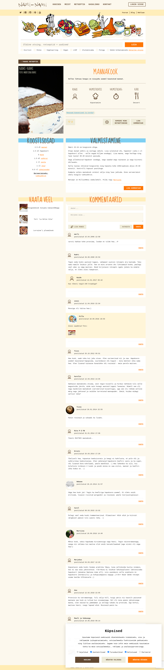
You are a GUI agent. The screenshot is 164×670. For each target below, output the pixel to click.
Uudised (57, 4)
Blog (133, 13)
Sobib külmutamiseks (119, 50)
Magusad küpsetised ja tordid (80, 113)
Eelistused (132, 652)
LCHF (75, 50)
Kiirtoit (27, 50)
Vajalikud (83, 652)
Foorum (125, 13)
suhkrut (44, 158)
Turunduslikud (116, 652)
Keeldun (87, 660)
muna (42, 155)
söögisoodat (44, 170)
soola (43, 162)
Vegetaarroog (52, 50)
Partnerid (146, 652)
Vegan (65, 50)
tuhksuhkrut (41, 176)
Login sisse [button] (137, 4)
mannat (44, 147)
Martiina (117, 180)
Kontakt (107, 4)
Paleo (39, 50)
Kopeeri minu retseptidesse (121, 122)
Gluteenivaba (88, 50)
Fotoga (102, 50)
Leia (134, 44)
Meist (68, 4)
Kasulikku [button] (94, 4)
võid (43, 166)
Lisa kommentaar (138, 122)
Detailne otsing (136, 50)
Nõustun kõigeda (140, 660)
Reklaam (141, 13)
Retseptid (79, 4)
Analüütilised (99, 652)
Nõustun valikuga (113, 660)
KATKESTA (126, 227)
